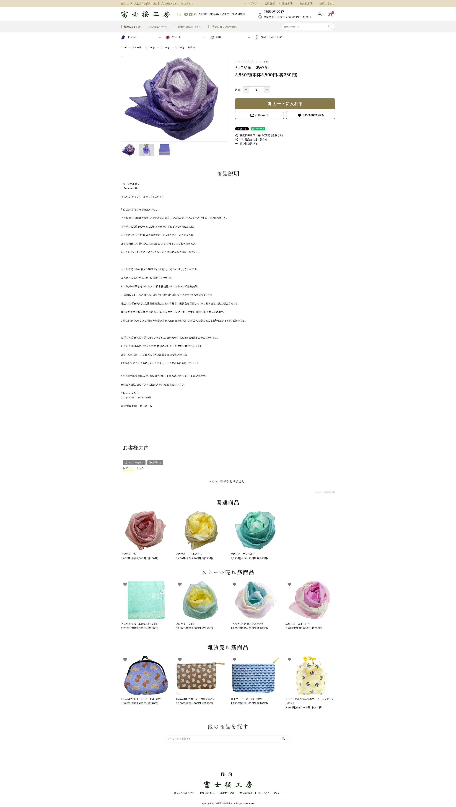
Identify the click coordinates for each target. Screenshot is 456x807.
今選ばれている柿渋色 (224, 26)
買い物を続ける (246, 143)
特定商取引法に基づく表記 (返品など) (259, 135)
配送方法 (287, 3)
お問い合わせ (327, 3)
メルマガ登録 (227, 793)
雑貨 (218, 37)
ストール (176, 37)
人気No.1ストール (157, 26)
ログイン (252, 3)
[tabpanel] (174, 98)
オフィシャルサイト (184, 793)
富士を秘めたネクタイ (189, 26)
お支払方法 (306, 3)
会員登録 (270, 3)
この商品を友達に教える (251, 139)
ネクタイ (131, 37)
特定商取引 (246, 793)
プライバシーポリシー (270, 793)
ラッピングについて (271, 37)
